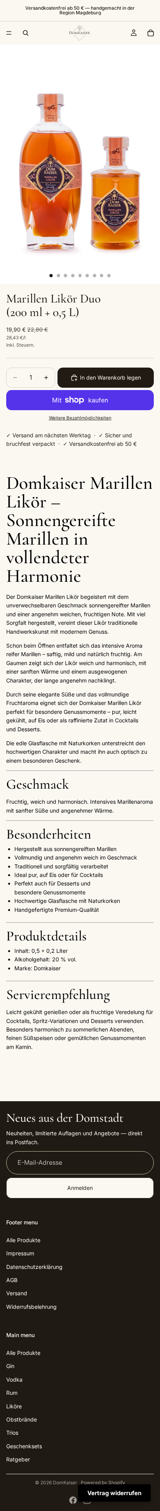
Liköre (14, 1406)
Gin (10, 1366)
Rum (11, 1393)
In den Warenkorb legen (110, 377)
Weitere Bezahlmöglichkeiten (80, 418)
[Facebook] (73, 1500)
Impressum (20, 1253)
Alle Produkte (23, 1240)
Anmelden (80, 1187)
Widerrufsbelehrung (31, 1306)
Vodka (14, 1379)
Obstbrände (21, 1419)
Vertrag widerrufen (114, 1493)
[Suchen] (25, 32)
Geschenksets (24, 1446)
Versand (16, 1293)
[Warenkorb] (150, 32)
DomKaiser (65, 1482)
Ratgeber (18, 1459)
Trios (12, 1433)
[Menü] (9, 33)
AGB (11, 1280)
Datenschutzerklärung (34, 1266)
